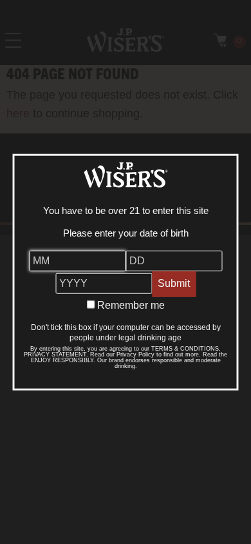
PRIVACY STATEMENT (55, 354)
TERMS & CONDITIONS (185, 348)
